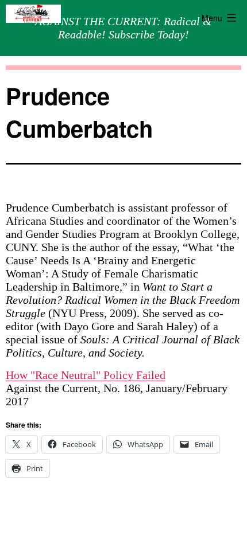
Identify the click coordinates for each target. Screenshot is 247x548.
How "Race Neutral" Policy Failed (85, 375)
